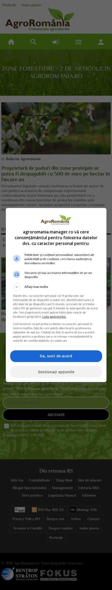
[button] (56, 287)
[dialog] (56, 295)
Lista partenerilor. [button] (54, 316)
